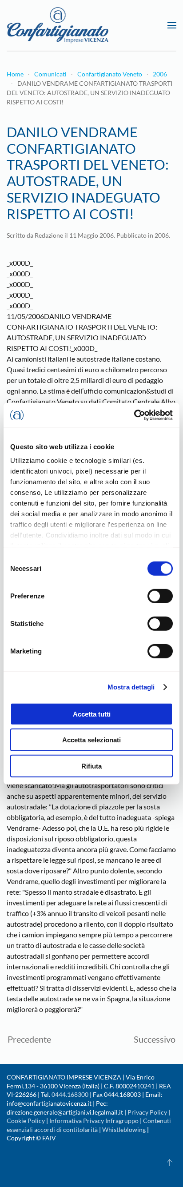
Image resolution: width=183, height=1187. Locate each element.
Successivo (154, 1039)
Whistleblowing (124, 1129)
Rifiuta (91, 765)
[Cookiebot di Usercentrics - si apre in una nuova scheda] (134, 415)
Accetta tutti (92, 713)
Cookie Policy (26, 1120)
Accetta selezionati (91, 740)
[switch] (160, 596)
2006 (162, 235)
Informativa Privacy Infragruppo (94, 1120)
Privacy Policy (147, 1112)
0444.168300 (70, 1094)
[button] (171, 25)
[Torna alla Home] (58, 25)
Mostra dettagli (131, 687)
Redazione (49, 235)
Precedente (29, 1039)
